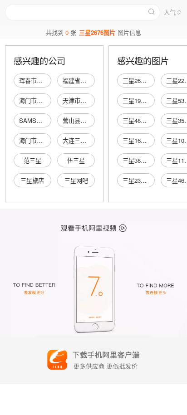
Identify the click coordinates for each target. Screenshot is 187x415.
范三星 (32, 160)
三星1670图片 (141, 140)
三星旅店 (32, 180)
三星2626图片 (141, 80)
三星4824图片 (141, 120)
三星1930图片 (141, 100)
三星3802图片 (141, 160)
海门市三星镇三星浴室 (48, 140)
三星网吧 (76, 180)
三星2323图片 (141, 180)
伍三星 (76, 160)
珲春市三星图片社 (42, 80)
